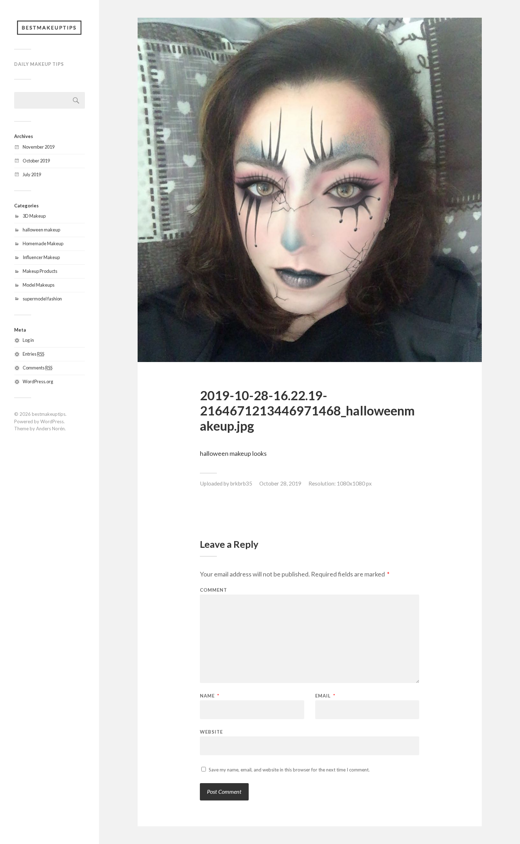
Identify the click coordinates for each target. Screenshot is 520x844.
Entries (33, 354)
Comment (213, 590)
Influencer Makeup (41, 257)
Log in (28, 340)
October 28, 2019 (280, 483)
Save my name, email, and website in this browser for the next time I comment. (289, 770)
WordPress (52, 421)
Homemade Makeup (43, 243)
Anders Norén (50, 428)
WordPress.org (38, 381)
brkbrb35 (241, 483)
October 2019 (36, 160)
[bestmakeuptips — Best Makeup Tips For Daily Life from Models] (49, 27)
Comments (37, 368)
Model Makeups (38, 285)
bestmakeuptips (48, 414)
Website (211, 731)
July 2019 (32, 174)
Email (325, 696)
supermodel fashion (42, 299)
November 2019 (38, 147)
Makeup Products (40, 271)
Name (209, 696)
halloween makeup (41, 229)
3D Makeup (34, 216)
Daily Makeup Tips (39, 64)
